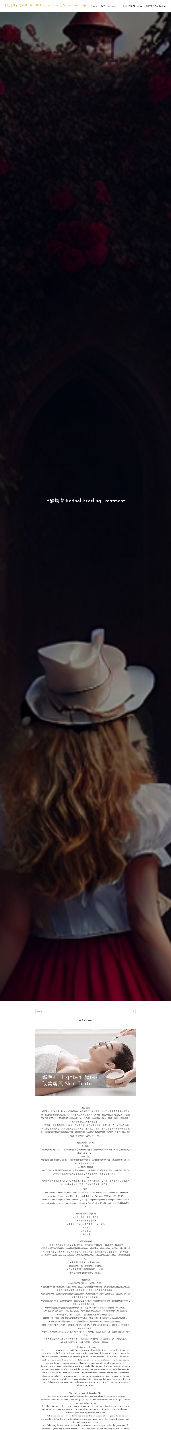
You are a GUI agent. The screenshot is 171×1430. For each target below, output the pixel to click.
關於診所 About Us (132, 6)
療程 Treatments (109, 6)
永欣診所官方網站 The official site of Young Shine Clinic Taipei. (46, 5)
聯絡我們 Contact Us (156, 6)
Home (94, 6)
